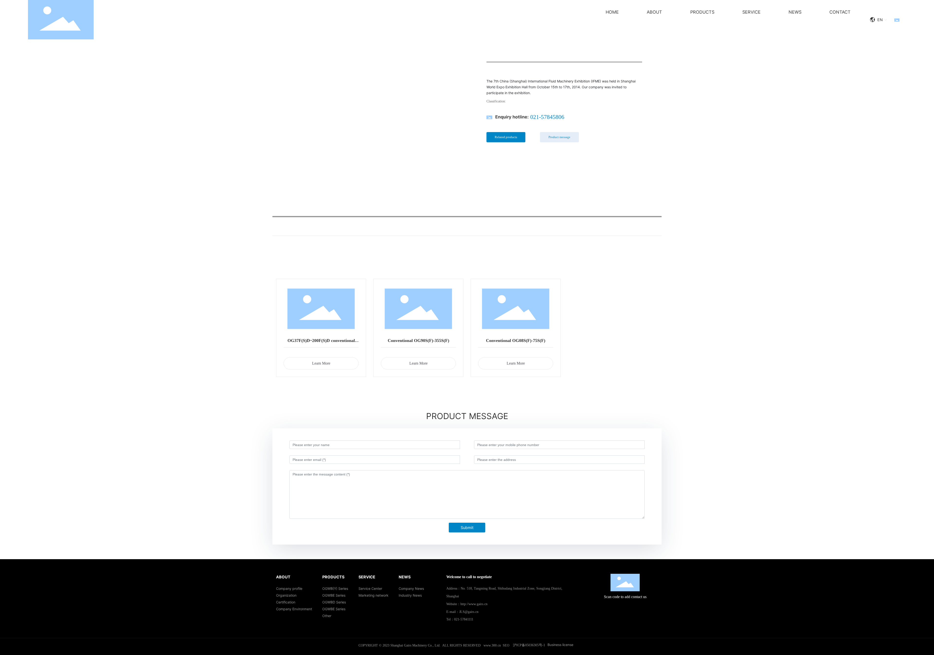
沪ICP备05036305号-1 (529, 645)
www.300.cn (492, 645)
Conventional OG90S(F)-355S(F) (418, 340)
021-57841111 (463, 619)
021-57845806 (547, 117)
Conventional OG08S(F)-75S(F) (515, 340)
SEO (506, 645)
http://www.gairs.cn (473, 604)
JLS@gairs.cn (468, 612)
